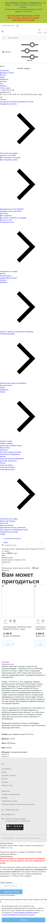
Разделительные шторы (9, 532)
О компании (4, 70)
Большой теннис (6, 385)
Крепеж (3, 456)
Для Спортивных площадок (10, 157)
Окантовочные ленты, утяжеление (13, 527)
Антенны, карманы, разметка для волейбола (17, 332)
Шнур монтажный (6, 525)
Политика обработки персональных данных (18, 804)
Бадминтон (4, 390)
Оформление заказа (9, 801)
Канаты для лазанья (7, 521)
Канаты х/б (4, 523)
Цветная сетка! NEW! (8, 155)
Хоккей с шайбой (6, 443)
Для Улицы (4, 213)
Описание (5, 662)
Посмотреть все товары (9, 153)
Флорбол (3, 280)
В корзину (5, 570)
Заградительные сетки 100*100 (11, 209)
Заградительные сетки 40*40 (10, 211)
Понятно (23, 920)
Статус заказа (5, 88)
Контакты (3, 81)
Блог (1, 83)
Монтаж (3, 75)
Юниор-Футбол (5, 276)
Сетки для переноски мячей (10, 452)
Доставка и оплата (7, 73)
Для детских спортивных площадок (13, 218)
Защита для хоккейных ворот (11, 445)
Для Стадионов (5, 215)
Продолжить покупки (11, 892)
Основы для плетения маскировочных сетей (16, 102)
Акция (5, 542)
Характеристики (8, 664)
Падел (2, 387)
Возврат (5, 798)
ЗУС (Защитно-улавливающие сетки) (14, 530)
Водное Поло (5, 448)
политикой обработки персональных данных (18, 915)
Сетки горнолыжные (7, 467)
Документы (6, 791)
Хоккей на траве (6, 441)
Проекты (3, 86)
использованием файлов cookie (26, 912)
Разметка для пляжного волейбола (13, 383)
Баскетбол (4, 450)
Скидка (2, 534)
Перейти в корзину (10, 886)
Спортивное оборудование (10, 454)
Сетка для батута (6, 465)
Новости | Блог (7, 785)
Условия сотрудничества (11, 794)
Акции (2, 77)
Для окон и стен (6, 220)
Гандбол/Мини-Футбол (8, 278)
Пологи (2, 463)
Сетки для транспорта (8, 461)
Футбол (2, 273)
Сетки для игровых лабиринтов (11, 458)
